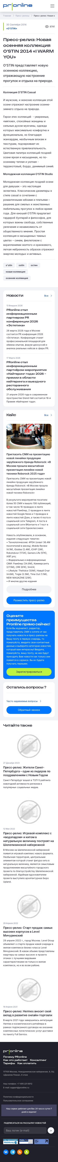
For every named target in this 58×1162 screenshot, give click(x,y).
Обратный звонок (29, 709)
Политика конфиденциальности (18, 1097)
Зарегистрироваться (29, 671)
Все (46, 295)
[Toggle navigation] (52, 6)
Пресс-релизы (22, 15)
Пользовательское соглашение (18, 1100)
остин (34, 265)
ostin (21, 265)
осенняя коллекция (17, 278)
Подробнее (29, 589)
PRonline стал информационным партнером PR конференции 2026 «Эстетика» (22, 318)
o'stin (9, 265)
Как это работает (15, 1060)
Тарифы (9, 1063)
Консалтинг (38, 1060)
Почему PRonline (15, 1057)
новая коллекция (15, 271)
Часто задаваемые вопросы (22, 701)
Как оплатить (26, 1063)
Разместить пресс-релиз (29, 600)
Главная (7, 15)
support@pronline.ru (19, 1087)
